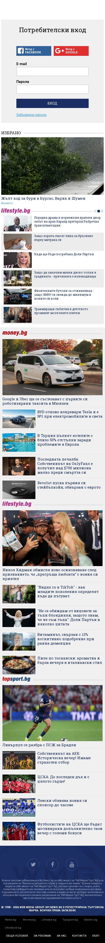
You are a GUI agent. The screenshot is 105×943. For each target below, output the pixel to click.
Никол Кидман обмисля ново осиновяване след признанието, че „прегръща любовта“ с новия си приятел (50, 574)
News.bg (10, 919)
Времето (7, 203)
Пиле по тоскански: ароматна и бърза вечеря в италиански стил (69, 660)
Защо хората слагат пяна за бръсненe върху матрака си (63, 238)
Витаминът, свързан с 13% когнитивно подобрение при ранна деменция (65, 638)
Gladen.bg (90, 919)
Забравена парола (31, 115)
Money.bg (29, 919)
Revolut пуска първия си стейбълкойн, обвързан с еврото (69, 485)
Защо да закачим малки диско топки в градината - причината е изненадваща (65, 274)
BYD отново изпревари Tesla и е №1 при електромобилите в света (70, 414)
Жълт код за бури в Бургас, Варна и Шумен (43, 198)
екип (95, 935)
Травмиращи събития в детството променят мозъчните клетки (61, 311)
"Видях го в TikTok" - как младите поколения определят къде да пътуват (68, 591)
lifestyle (16, 211)
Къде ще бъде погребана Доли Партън (64, 254)
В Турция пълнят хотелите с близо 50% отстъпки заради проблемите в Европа (65, 439)
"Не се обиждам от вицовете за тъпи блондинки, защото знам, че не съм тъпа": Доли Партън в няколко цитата (68, 617)
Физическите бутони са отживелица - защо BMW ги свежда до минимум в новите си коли (64, 294)
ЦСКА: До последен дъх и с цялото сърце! (63, 779)
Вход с (33, 51)
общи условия (17, 935)
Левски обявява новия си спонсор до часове (62, 802)
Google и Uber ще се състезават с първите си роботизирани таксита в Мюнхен (45, 401)
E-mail (21, 64)
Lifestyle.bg (49, 919)
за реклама (42, 935)
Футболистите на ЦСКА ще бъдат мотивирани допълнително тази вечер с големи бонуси (70, 828)
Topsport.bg (70, 919)
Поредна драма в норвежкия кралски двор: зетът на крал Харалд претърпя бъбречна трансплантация (67, 221)
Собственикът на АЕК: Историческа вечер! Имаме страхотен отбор (64, 757)
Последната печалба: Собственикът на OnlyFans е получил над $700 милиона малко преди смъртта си (65, 465)
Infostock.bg (13, 927)
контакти (79, 935)
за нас (61, 935)
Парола (22, 82)
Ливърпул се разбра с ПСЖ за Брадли (39, 744)
